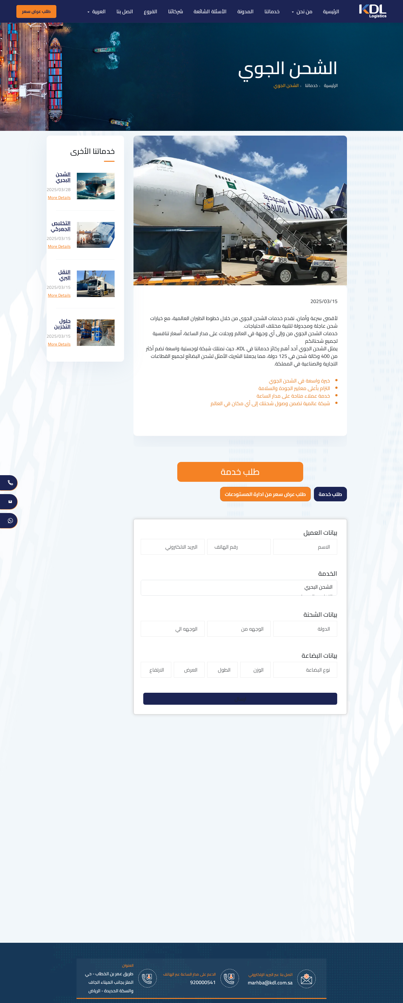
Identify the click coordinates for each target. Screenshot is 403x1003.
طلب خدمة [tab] (330, 494)
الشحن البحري (63, 176)
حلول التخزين (62, 323)
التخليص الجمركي (61, 225)
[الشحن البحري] (239, 587)
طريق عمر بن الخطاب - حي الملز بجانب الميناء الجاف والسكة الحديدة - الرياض (109, 982)
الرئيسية (331, 85)
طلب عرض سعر (36, 11)
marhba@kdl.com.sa (270, 982)
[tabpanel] (240, 616)
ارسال (240, 698)
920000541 (203, 982)
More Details (59, 198)
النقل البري (64, 274)
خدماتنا (311, 85)
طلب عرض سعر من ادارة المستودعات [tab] (265, 494)
